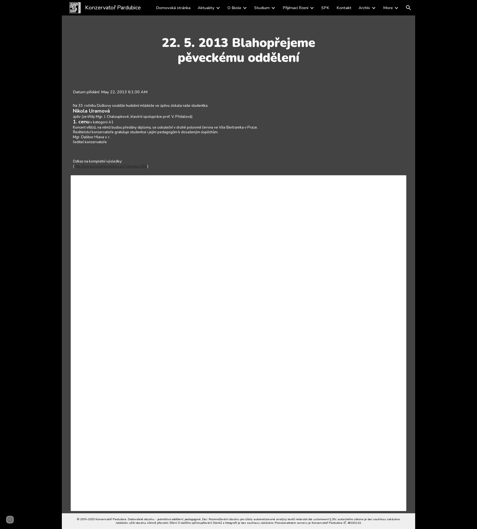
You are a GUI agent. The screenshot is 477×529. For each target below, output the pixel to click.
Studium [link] (262, 7)
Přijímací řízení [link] (295, 7)
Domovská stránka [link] (173, 7)
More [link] (388, 7)
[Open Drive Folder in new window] (396, 182)
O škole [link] (234, 7)
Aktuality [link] (206, 7)
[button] (408, 7)
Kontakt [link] (343, 7)
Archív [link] (364, 7)
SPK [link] (325, 7)
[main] (238, 50)
